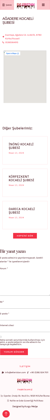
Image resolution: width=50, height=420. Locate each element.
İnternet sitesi (7, 325)
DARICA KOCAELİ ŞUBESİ (22, 210)
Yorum (4, 268)
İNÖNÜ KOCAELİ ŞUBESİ (21, 146)
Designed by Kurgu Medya (25, 406)
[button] (25, 236)
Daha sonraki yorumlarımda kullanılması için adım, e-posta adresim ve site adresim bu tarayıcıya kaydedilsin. (22, 342)
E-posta (4, 314)
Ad (2, 302)
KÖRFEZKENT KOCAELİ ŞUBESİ (21, 178)
